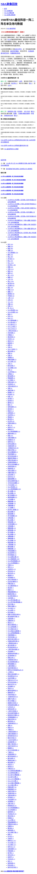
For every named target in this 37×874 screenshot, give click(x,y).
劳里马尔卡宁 (13, 680)
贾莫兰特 (11, 657)
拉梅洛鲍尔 (12, 849)
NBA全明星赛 (13, 627)
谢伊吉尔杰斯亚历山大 (15, 670)
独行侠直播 (12, 495)
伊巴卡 (11, 567)
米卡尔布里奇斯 (13, 750)
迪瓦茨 (11, 764)
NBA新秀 (11, 610)
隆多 (10, 405)
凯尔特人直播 (13, 509)
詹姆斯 (11, 392)
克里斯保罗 (12, 446)
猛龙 (10, 271)
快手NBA (11, 847)
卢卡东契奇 (12, 485)
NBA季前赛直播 (14, 431)
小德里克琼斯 (13, 731)
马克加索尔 (12, 799)
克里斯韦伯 (12, 793)
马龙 (10, 363)
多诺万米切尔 (13, 746)
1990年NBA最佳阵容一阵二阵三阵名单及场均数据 (13, 180)
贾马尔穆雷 (12, 701)
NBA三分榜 (12, 326)
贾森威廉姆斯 (13, 822)
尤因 (10, 347)
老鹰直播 (11, 536)
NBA (9, 39)
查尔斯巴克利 (5, 53)
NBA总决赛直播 (13, 563)
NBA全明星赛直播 (14, 633)
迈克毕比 (11, 476)
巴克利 (11, 339)
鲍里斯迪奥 (12, 594)
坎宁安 (11, 836)
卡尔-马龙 (27, 111)
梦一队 (11, 308)
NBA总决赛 (13, 312)
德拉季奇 (11, 721)
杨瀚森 (11, 818)
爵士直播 (11, 520)
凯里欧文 (11, 439)
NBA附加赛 (12, 810)
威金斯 (11, 575)
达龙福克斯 (12, 742)
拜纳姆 (11, 417)
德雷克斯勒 (12, 359)
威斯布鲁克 (12, 433)
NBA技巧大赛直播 (14, 775)
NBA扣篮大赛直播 (14, 783)
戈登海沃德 (12, 795)
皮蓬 (10, 345)
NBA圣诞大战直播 (14, 631)
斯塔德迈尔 (12, 805)
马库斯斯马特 (13, 659)
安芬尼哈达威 (13, 456)
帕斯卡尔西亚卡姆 (14, 614)
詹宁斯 (11, 853)
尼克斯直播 (12, 524)
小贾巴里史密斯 (13, 649)
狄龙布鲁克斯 (13, 668)
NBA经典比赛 (13, 557)
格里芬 (11, 590)
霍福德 (11, 748)
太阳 (10, 300)
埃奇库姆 (11, 863)
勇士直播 (12, 493)
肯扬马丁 (11, 427)
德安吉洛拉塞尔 (13, 674)
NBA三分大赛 (13, 781)
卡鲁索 (11, 729)
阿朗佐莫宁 (12, 787)
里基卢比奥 (12, 699)
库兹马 (11, 727)
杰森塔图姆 (12, 635)
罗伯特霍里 (12, 454)
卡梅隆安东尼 (13, 448)
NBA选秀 (12, 361)
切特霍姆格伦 (13, 717)
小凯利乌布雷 (13, 711)
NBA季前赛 (12, 487)
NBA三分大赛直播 (14, 779)
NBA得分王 (12, 324)
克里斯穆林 (12, 754)
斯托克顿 (11, 365)
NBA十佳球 (12, 349)
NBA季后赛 (13, 310)
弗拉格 (11, 828)
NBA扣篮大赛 (13, 785)
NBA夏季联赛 (13, 320)
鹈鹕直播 (12, 548)
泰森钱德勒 (12, 479)
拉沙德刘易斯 (13, 596)
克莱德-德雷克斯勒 (24, 113)
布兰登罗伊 (12, 553)
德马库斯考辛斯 (13, 616)
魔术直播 (11, 546)
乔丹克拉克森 (13, 682)
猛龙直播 (11, 513)
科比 (10, 318)
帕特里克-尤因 (12, 111)
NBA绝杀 (12, 844)
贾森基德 (11, 378)
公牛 (9, 85)
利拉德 (11, 394)
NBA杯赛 (11, 820)
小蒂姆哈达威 (13, 643)
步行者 (11, 259)
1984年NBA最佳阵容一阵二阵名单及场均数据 (12, 183)
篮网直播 (12, 530)
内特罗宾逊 (12, 466)
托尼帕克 (11, 384)
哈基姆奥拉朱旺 (15, 53)
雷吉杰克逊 (12, 738)
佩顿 (10, 353)
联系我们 (21, 871)
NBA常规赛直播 (14, 489)
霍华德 (11, 419)
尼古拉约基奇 (13, 581)
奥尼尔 (11, 341)
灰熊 (10, 306)
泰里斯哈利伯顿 (13, 653)
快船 (11, 289)
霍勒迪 (11, 429)
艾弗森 (11, 374)
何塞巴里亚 (12, 472)
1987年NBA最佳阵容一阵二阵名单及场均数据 (12, 176)
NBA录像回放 (9, 4)
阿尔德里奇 (12, 555)
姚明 (10, 834)
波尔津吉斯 (12, 645)
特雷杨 (11, 826)
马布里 (11, 838)
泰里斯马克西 (13, 703)
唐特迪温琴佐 (13, 690)
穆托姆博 (11, 376)
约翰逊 (11, 335)
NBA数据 (15, 149)
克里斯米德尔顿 (13, 641)
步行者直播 (12, 516)
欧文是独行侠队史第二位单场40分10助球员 (19, 169)
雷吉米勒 (11, 351)
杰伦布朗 (11, 333)
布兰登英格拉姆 (13, 662)
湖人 (30, 83)
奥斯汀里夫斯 (13, 744)
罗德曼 (11, 357)
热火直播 (12, 540)
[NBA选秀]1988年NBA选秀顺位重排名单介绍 (14, 145)
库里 (10, 435)
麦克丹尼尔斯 (13, 867)
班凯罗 (11, 857)
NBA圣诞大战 (13, 629)
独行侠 (11, 283)
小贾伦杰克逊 (13, 331)
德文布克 (11, 573)
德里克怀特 (12, 719)
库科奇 (11, 766)
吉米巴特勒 (12, 678)
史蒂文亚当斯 (13, 460)
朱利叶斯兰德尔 (13, 639)
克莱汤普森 (12, 437)
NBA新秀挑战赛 (13, 773)
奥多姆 (11, 409)
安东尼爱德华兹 (13, 481)
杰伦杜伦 (11, 859)
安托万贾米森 (13, 579)
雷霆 (10, 291)
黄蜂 (10, 246)
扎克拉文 (11, 707)
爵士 (32, 111)
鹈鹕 (10, 267)
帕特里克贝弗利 (13, 715)
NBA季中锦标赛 (14, 600)
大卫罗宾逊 (12, 372)
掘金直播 (12, 542)
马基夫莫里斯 (13, 733)
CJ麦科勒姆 (12, 666)
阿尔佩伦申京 (13, 647)
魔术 (10, 254)
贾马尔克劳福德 (13, 464)
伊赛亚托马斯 (13, 824)
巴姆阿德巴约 (13, 723)
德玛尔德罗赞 (13, 624)
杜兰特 (11, 421)
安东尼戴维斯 (13, 452)
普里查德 (11, 830)
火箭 (20, 81)
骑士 (10, 256)
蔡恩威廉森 (12, 664)
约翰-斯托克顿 (8, 115)
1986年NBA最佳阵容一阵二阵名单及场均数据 (12, 187)
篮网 (10, 273)
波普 (10, 725)
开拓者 (11, 296)
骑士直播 (12, 534)
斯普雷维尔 (12, 789)
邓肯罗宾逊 (12, 694)
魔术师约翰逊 (14, 51)
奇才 (10, 244)
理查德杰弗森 (13, 458)
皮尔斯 (11, 398)
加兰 (10, 861)
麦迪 (10, 314)
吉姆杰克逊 (12, 791)
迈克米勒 (11, 474)
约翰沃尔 (11, 768)
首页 (5, 9)
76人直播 (11, 507)
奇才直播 (11, 532)
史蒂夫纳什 (12, 382)
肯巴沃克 (11, 855)
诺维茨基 (11, 390)
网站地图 (15, 871)
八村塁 (11, 672)
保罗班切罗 (12, 709)
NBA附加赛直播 (13, 807)
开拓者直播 (12, 550)
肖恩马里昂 (12, 470)
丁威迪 (11, 752)
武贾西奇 (11, 413)
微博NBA (12, 840)
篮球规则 (11, 812)
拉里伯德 (31, 51)
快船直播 (12, 522)
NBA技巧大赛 (13, 777)
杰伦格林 (11, 651)
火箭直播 (12, 544)
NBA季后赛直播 (14, 561)
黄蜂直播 (11, 538)
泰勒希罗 (11, 692)
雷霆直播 (12, 528)
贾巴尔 (11, 622)
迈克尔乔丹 (18, 49)
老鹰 (15, 113)
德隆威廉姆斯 (13, 592)
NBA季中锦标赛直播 (15, 602)
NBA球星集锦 (13, 559)
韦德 (10, 388)
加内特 (11, 400)
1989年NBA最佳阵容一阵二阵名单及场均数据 (12, 190)
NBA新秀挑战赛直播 (15, 770)
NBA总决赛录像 (9, 13)
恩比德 (11, 587)
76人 (10, 302)
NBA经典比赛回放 (9, 15)
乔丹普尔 (11, 797)
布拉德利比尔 (13, 676)
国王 (10, 287)
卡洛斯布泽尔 (13, 696)
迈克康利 (11, 686)
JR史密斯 (11, 598)
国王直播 (11, 511)
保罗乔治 (11, 442)
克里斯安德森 (13, 462)
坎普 (10, 355)
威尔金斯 (11, 758)
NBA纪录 (12, 842)
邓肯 (10, 370)
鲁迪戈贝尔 (12, 684)
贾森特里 (11, 468)
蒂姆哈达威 (12, 760)
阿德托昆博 (12, 423)
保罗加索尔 (12, 407)
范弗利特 (11, 620)
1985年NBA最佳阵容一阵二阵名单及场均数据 (12, 194)
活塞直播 (11, 505)
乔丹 (10, 316)
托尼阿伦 (11, 415)
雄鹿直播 (12, 501)
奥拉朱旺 (11, 337)
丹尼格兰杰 (12, 814)
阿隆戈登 (11, 583)
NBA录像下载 (13, 832)
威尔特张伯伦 (13, 756)
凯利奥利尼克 (13, 736)
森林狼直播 (12, 497)
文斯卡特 (11, 803)
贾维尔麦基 (12, 606)
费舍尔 (11, 411)
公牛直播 (11, 499)
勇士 (11, 281)
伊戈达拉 (11, 571)
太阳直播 (12, 503)
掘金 (10, 248)
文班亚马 (12, 569)
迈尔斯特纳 (12, 655)
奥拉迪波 (11, 816)
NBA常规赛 (13, 252)
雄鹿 (10, 277)
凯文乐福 (11, 604)
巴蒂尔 (11, 565)
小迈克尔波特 (13, 740)
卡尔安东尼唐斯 (13, 483)
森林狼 (11, 294)
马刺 (11, 269)
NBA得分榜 (12, 322)
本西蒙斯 (11, 801)
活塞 (10, 304)
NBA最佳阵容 (11, 28)
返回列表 (3, 160)
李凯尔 (11, 688)
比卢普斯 (11, 380)
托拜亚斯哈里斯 (13, 705)
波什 (10, 425)
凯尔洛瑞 (11, 612)
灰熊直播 (11, 518)
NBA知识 (11, 608)
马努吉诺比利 (13, 386)
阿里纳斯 (11, 851)
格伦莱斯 (11, 762)
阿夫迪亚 (11, 865)
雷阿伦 (11, 402)
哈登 (10, 396)
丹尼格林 (11, 577)
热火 (11, 263)
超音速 (11, 343)
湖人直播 (12, 491)
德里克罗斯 (12, 450)
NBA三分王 (12, 328)
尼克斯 (20, 111)
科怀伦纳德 (12, 444)
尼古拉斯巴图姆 (13, 713)
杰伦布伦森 (12, 637)
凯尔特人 (14, 83)
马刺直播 (11, 526)
